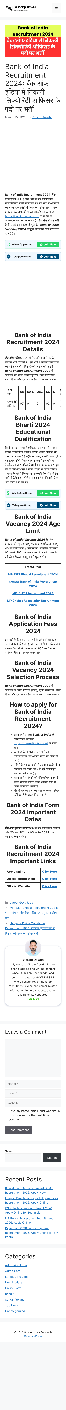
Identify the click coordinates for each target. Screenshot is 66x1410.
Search (10, 1151)
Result (9, 1294)
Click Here (49, 871)
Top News (12, 1305)
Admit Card (13, 1271)
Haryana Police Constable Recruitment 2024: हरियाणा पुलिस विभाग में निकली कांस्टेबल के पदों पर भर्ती (30, 928)
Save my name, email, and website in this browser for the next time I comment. (34, 1115)
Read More (33, 998)
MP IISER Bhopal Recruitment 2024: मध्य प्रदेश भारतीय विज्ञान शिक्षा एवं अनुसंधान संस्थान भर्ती (32, 913)
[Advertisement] (33, 158)
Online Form (13, 1288)
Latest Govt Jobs (21, 902)
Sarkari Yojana (15, 1299)
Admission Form (16, 1265)
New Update (13, 1282)
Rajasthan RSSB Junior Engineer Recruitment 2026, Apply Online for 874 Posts (32, 1233)
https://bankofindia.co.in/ (22, 216)
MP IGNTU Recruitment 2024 (33, 593)
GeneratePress (33, 1336)
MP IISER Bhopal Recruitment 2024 (33, 574)
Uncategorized (15, 1311)
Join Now (50, 244)
